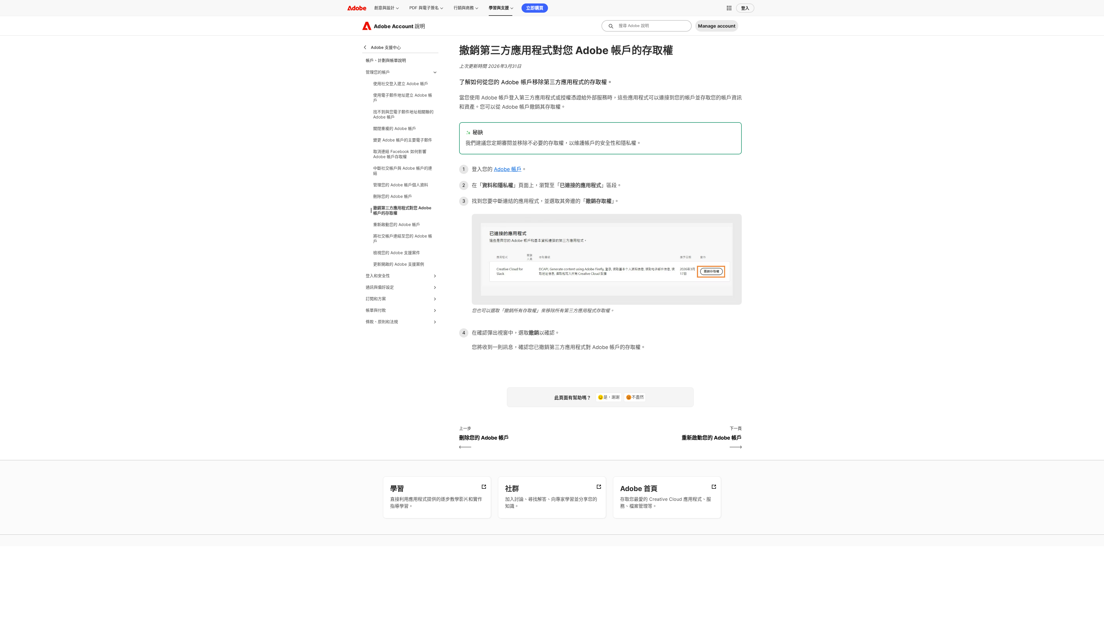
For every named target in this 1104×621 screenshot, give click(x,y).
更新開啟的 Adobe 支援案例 (398, 264)
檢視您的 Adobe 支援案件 (396, 252)
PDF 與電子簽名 (424, 7)
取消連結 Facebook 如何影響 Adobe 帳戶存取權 (399, 154)
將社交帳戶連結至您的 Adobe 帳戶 (402, 238)
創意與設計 (384, 7)
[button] (729, 8)
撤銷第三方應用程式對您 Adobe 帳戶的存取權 (402, 210)
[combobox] (646, 26)
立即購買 (534, 7)
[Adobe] (357, 8)
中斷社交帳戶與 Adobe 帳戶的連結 (402, 171)
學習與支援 (499, 7)
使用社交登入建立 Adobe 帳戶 (400, 83)
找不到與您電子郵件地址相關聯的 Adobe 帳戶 (403, 114)
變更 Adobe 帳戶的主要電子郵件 (402, 139)
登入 (745, 8)
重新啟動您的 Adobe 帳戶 (396, 224)
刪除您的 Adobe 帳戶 (392, 196)
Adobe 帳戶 (508, 169)
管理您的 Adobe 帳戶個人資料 (400, 184)
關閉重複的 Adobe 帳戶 (394, 128)
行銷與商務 (464, 7)
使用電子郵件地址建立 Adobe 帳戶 (402, 98)
